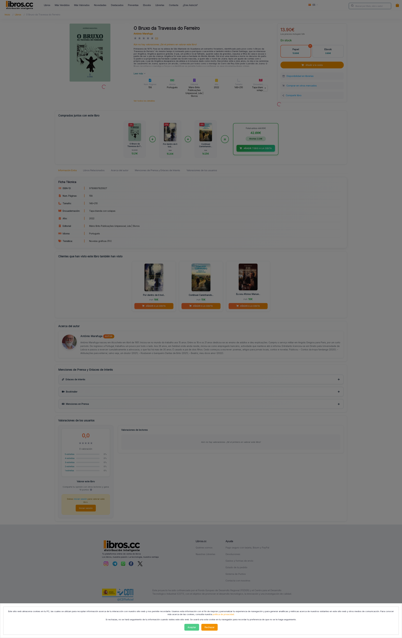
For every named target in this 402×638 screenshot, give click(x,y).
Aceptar (192, 627)
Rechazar (210, 627)
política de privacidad (223, 614)
